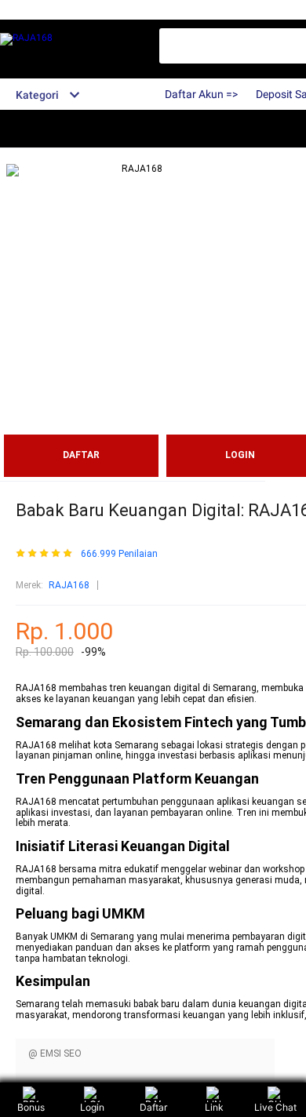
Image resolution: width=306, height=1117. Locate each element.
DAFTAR (81, 454)
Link (214, 1107)
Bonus (31, 1107)
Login (92, 1107)
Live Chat (275, 1107)
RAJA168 (69, 585)
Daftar (153, 1107)
